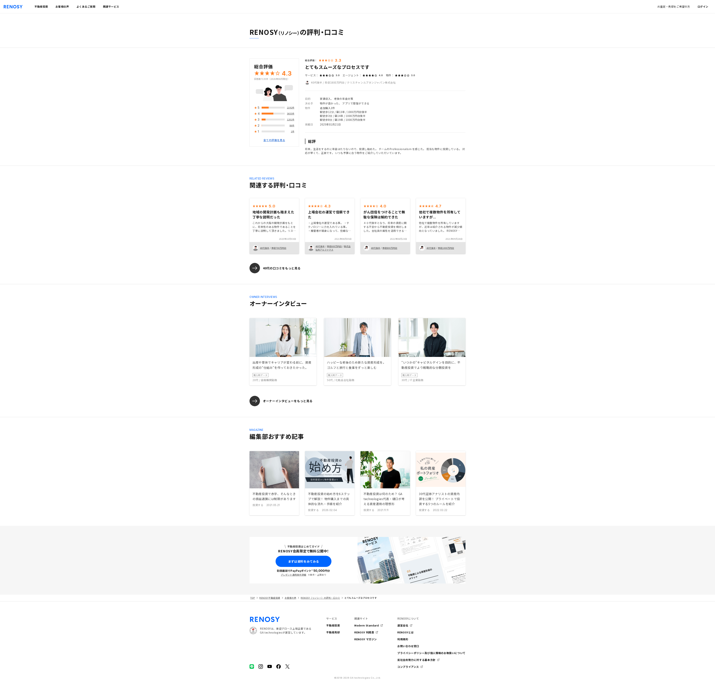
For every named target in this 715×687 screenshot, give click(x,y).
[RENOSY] (280, 619)
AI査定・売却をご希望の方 (673, 6)
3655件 (290, 113)
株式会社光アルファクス (333, 248)
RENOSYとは (405, 632)
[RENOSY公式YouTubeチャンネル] (269, 666)
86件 (292, 125)
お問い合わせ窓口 (408, 646)
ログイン (702, 6)
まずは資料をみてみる (303, 561)
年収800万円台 (389, 247)
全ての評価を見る (274, 140)
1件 (292, 131)
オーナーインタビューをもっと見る (287, 401)
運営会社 (402, 625)
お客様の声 (290, 597)
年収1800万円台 (335, 82)
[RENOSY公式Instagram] (260, 666)
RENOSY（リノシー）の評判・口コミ (320, 597)
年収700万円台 (278, 247)
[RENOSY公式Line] (252, 666)
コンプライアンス (408, 667)
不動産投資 (333, 625)
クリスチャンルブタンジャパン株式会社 (371, 82)
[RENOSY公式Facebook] (278, 666)
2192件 (290, 107)
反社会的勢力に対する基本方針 (416, 660)
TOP (252, 597)
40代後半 (316, 82)
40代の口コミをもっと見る (282, 268)
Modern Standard (366, 625)
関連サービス (111, 6)
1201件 (290, 119)
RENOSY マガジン (365, 639)
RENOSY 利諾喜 (364, 632)
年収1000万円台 (446, 247)
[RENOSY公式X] (287, 666)
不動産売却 (333, 632)
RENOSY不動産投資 (269, 597)
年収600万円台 (334, 246)
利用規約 (402, 639)
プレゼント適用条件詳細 (293, 574)
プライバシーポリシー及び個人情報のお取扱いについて (431, 653)
